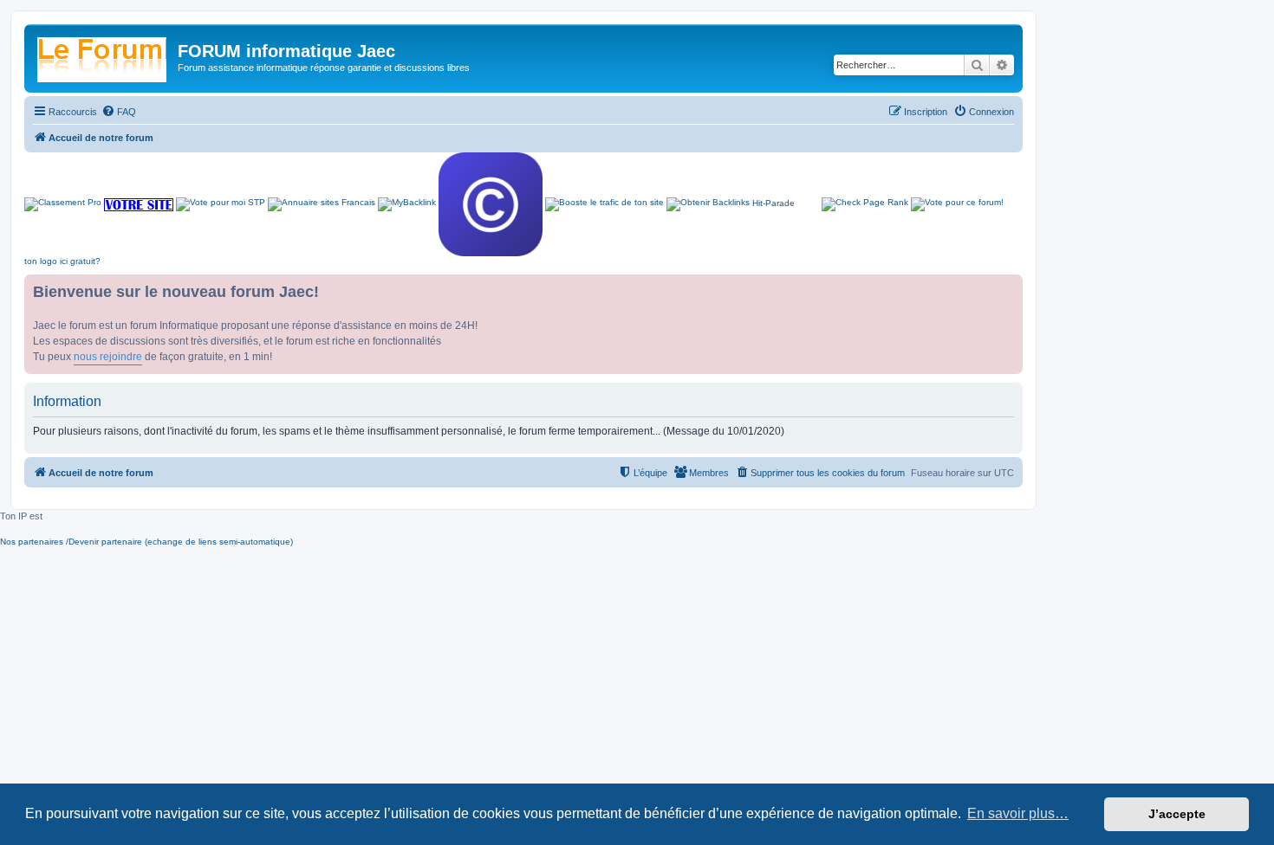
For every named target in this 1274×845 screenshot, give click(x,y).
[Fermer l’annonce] (1009, 288)
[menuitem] (118, 111)
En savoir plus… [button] (1018, 813)
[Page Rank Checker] (865, 204)
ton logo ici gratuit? (62, 261)
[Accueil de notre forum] (103, 56)
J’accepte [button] (1177, 814)
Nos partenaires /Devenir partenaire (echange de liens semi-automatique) (146, 541)
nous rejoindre (108, 357)
